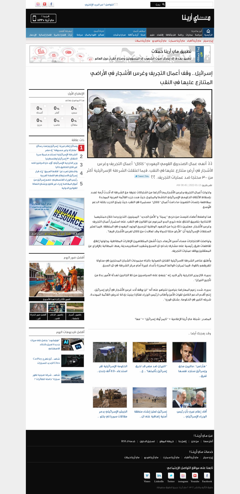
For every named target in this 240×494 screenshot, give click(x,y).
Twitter (171, 481)
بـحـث (157, 4)
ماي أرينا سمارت (176, 40)
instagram (183, 481)
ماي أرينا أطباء (194, 40)
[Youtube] (45, 6)
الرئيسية (208, 34)
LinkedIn (159, 481)
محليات (188, 34)
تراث (69, 34)
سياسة (197, 34)
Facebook (207, 481)
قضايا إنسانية (44, 34)
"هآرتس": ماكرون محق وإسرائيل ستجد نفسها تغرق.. (192, 371)
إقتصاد (159, 34)
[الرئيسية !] (196, 25)
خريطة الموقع (166, 441)
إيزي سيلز (208, 40)
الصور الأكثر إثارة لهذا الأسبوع (56, 299)
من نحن (195, 441)
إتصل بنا (182, 441)
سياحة (79, 34)
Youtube (195, 481)
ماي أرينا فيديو (159, 40)
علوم (151, 34)
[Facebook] (51, 6)
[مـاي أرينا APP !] (43, 22)
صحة (142, 34)
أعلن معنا (208, 441)
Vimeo (147, 481)
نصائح (100, 34)
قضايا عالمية (59, 34)
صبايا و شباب (119, 34)
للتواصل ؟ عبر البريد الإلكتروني (99, 4)
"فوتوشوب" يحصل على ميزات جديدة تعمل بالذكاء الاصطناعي (45, 344)
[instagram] (38, 6)
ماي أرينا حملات (142, 40)
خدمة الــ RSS (128, 441)
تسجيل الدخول (147, 441)
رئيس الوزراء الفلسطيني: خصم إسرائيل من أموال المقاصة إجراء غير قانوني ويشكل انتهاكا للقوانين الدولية (54, 184)
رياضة (180, 34)
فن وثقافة (170, 34)
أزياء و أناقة (132, 34)
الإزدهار (32, 34)
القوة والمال (89, 34)
